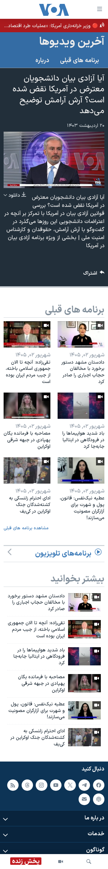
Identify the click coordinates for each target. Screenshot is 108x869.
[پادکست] (98, 799)
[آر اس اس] (13, 784)
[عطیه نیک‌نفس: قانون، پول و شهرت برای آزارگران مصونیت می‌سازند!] (81, 470)
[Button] (94, 275)
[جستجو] (89, 861)
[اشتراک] (84, 799)
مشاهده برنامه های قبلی (26, 528)
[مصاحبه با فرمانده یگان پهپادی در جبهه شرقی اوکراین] (27, 406)
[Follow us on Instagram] (41, 784)
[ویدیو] (61, 861)
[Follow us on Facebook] (98, 784)
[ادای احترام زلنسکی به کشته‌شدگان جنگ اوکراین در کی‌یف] (27, 470)
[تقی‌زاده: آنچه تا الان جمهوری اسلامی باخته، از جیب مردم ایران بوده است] (27, 334)
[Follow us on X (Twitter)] (70, 784)
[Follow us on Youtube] (56, 784)
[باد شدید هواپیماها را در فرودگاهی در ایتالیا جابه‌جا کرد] (81, 406)
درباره (42, 60)
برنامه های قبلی (79, 60)
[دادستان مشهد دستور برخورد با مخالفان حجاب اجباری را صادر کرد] (81, 334)
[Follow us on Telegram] (84, 784)
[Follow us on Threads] (27, 784)
